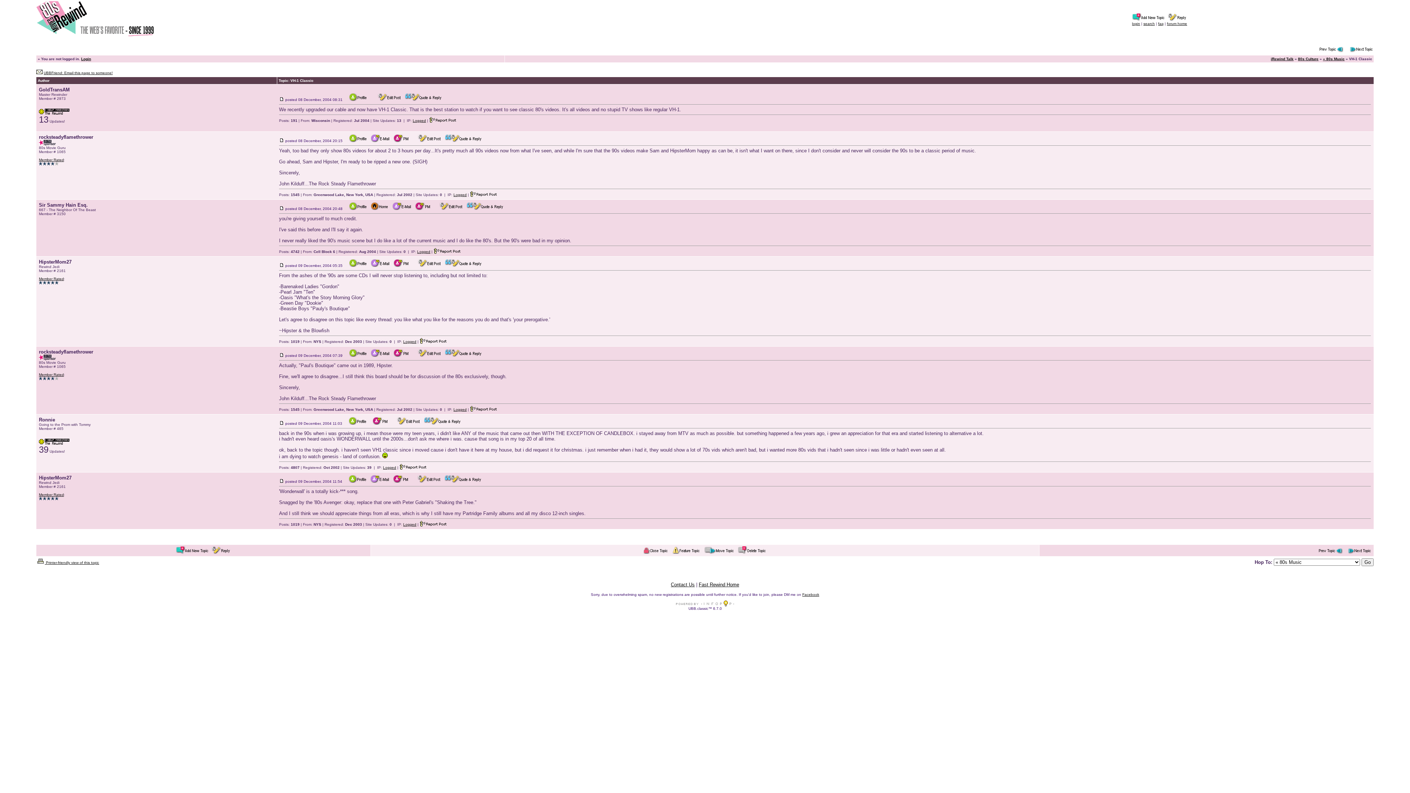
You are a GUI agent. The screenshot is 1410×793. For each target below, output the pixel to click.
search (1149, 24)
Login (86, 59)
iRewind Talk (1282, 59)
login (1136, 24)
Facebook (810, 595)
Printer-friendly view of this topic (72, 563)
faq (1161, 24)
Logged (419, 121)
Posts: (288, 121)
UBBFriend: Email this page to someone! (78, 73)
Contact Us (683, 584)
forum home (1177, 24)
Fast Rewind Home (719, 584)
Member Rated (51, 160)
